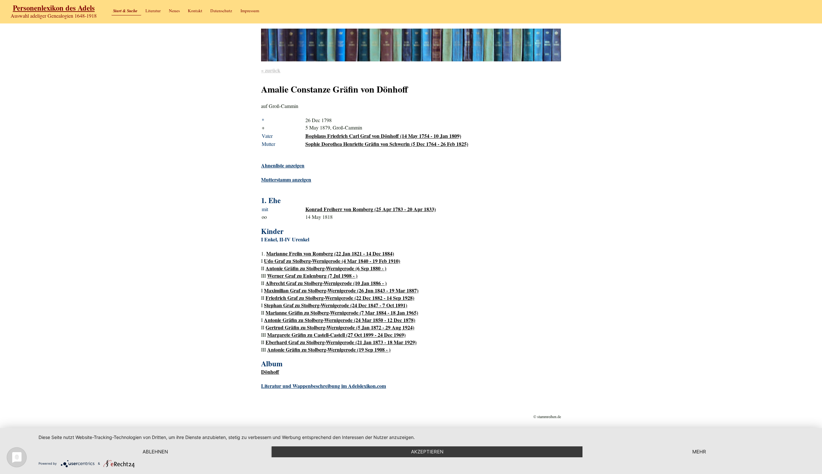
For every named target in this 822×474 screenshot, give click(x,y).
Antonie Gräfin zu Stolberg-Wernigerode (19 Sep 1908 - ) (328, 349)
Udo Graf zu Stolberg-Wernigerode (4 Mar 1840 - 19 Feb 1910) (332, 260)
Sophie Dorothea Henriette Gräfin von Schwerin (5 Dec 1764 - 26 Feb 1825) (386, 144)
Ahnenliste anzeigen (282, 165)
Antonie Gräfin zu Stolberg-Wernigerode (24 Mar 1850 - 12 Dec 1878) (339, 320)
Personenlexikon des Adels (54, 8)
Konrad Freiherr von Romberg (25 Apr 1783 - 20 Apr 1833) (370, 209)
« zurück (270, 70)
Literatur (153, 10)
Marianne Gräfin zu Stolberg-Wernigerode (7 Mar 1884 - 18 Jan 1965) (342, 312)
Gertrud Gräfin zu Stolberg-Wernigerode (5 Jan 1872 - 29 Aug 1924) (340, 327)
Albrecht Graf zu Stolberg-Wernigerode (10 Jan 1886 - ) (326, 283)
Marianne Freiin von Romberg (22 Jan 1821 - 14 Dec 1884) (330, 253)
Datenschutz (221, 10)
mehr (699, 452)
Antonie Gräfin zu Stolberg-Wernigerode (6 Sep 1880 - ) (326, 268)
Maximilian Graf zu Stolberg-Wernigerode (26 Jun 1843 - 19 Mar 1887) (341, 290)
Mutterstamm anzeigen (286, 179)
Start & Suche (125, 10)
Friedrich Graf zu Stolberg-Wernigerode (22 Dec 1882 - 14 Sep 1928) (340, 297)
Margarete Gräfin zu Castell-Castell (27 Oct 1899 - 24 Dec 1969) (336, 334)
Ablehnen (155, 452)
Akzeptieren (427, 452)
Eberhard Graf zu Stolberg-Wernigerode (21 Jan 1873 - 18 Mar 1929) (341, 342)
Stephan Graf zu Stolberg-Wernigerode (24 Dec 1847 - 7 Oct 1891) (335, 305)
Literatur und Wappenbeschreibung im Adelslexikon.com (323, 385)
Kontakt (195, 10)
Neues (174, 10)
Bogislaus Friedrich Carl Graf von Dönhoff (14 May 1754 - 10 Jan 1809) (383, 135)
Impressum (249, 10)
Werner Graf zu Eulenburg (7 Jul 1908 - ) (312, 275)
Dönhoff (270, 371)
